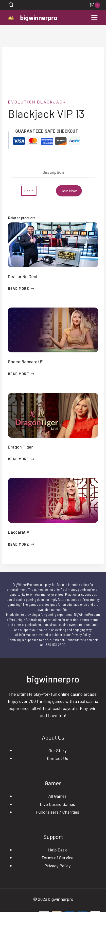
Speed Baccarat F (25, 361)
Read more (18, 289)
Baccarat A (18, 532)
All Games (57, 796)
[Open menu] (94, 18)
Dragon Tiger (20, 447)
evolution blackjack (37, 101)
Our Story (57, 750)
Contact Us (57, 758)
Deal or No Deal (22, 276)
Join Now (69, 190)
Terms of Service (57, 857)
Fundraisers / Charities (57, 812)
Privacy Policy (57, 865)
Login (29, 190)
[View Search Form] (11, 5)
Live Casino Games (57, 804)
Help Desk (57, 849)
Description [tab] (53, 172)
